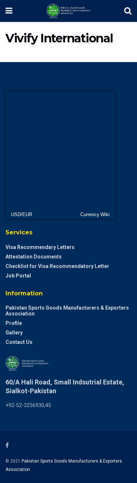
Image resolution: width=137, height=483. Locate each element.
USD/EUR (21, 214)
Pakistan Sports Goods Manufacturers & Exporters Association (67, 311)
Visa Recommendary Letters (40, 247)
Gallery (14, 333)
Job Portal (18, 276)
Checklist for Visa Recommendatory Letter (57, 266)
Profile (13, 323)
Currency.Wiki (95, 214)
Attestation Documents (33, 257)
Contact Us (19, 342)
